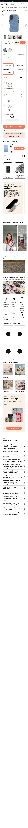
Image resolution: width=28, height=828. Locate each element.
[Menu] (2, 4)
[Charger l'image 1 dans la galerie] (5, 37)
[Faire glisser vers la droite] (25, 24)
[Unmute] (14, 248)
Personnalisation (12, 7)
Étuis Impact (9, 10)
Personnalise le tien (14, 428)
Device (4, 54)
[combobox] (14, 58)
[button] (21, 4)
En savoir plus (22, 54)
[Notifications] (5, 4)
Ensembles (4, 7)
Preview (22, 120)
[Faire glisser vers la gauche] (2, 24)
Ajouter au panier (19, 148)
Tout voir (22, 222)
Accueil (3, 10)
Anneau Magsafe (7, 69)
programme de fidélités (14, 136)
